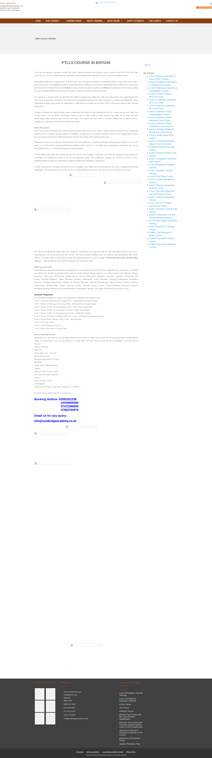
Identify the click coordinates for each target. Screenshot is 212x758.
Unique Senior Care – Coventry (45, 353)
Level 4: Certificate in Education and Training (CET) (53, 301)
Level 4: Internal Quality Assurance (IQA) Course (51, 319)
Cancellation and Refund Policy (112, 752)
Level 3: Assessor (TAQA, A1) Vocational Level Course (53, 310)
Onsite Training (94, 21)
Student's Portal (205, 8)
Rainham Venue (126, 711)
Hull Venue (124, 708)
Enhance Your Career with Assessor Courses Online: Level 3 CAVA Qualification (131, 724)
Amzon (36, 378)
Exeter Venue (125, 704)
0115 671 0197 (69, 711)
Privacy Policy (131, 752)
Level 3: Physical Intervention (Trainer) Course (50, 328)
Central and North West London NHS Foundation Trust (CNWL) (57, 387)
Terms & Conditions (92, 752)
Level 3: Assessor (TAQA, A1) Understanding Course (52, 307)
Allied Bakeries (39, 384)
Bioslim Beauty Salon (41, 356)
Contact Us (172, 21)
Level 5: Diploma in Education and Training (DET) (52, 304)
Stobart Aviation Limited (43, 381)
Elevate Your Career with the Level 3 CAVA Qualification (130, 717)
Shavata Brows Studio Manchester (46, 365)
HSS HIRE (38, 362)
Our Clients (155, 21)
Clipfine (37, 368)
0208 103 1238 (69, 704)
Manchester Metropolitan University (46, 359)
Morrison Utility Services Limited (46, 371)
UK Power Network (41, 347)
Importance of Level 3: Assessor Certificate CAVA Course (130, 732)
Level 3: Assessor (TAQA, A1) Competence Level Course (54, 313)
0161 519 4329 (69, 715)
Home (38, 21)
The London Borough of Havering (46, 374)
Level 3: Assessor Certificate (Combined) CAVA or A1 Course (56, 316)
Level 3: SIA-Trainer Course (44, 322)
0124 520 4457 (69, 708)
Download (79, 752)
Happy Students (135, 21)
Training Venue (74, 21)
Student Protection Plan (129, 744)
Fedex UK (37, 350)
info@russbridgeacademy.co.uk (76, 719)
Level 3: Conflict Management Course (47, 325)
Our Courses (52, 21)
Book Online (113, 21)
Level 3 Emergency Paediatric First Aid (127, 700)
